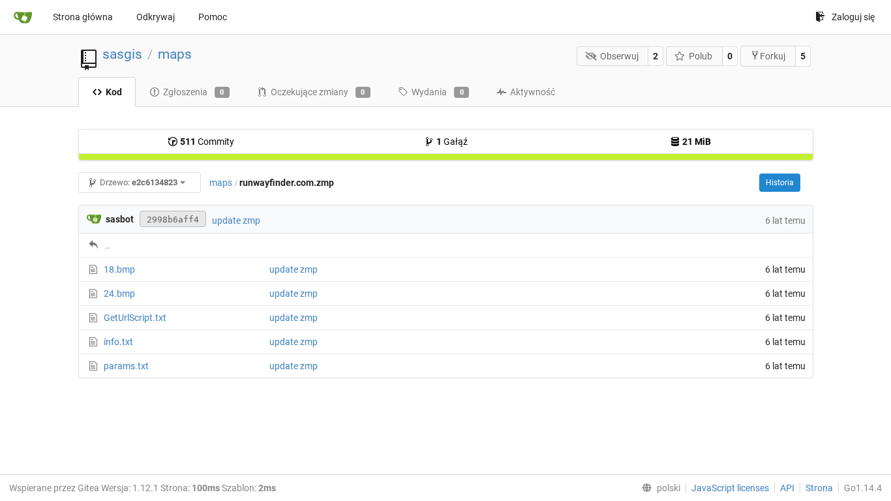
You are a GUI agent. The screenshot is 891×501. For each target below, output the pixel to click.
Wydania (438, 92)
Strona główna (83, 17)
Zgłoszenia (193, 92)
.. (107, 245)
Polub (700, 56)
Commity (207, 141)
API (787, 488)
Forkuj (772, 56)
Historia (780, 182)
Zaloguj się (853, 17)
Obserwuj (619, 56)
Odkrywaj (155, 17)
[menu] (658, 488)
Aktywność (532, 92)
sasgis (122, 54)
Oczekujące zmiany (318, 92)
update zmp (236, 220)
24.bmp (119, 293)
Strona (819, 488)
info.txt (118, 342)
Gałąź (452, 141)
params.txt (126, 366)
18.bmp (119, 269)
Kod (114, 92)
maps (175, 54)
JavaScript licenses (730, 488)
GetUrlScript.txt (135, 317)
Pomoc (212, 17)
